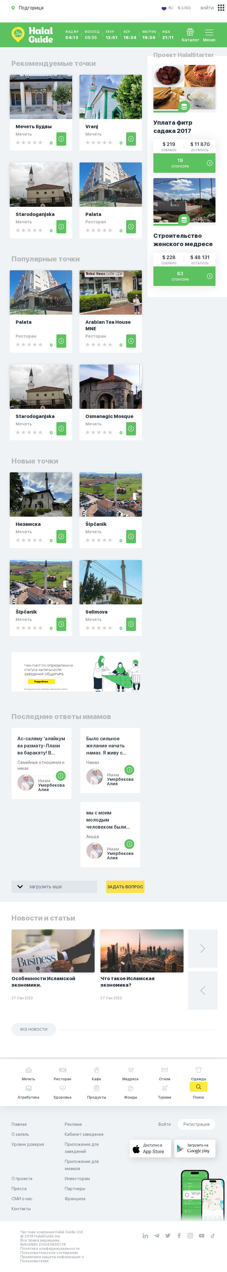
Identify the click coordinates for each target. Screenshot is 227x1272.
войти (207, 8)
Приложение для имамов (82, 1165)
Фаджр (72, 35)
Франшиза (75, 1198)
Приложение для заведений (82, 1148)
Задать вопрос (125, 886)
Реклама (73, 1124)
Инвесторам (77, 1178)
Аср (130, 35)
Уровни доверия (28, 1144)
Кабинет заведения (84, 1134)
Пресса (19, 1188)
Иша (168, 35)
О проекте (22, 1178)
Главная (19, 1124)
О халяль (20, 1134)
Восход (92, 35)
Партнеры (75, 1188)
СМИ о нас (22, 1198)
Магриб (149, 35)
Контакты (21, 1208)
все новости (33, 1029)
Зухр (112, 35)
